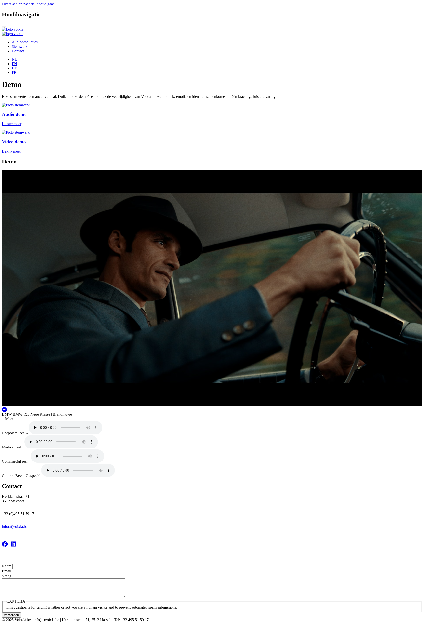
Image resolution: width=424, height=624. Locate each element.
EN (14, 64)
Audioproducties (25, 42)
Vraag (6, 576)
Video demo (14, 141)
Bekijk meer (11, 151)
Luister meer (11, 124)
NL (14, 59)
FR (14, 72)
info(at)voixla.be (14, 526)
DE (14, 68)
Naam (6, 566)
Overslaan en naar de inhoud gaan (28, 4)
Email (6, 571)
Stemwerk (19, 46)
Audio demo (14, 114)
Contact (18, 51)
